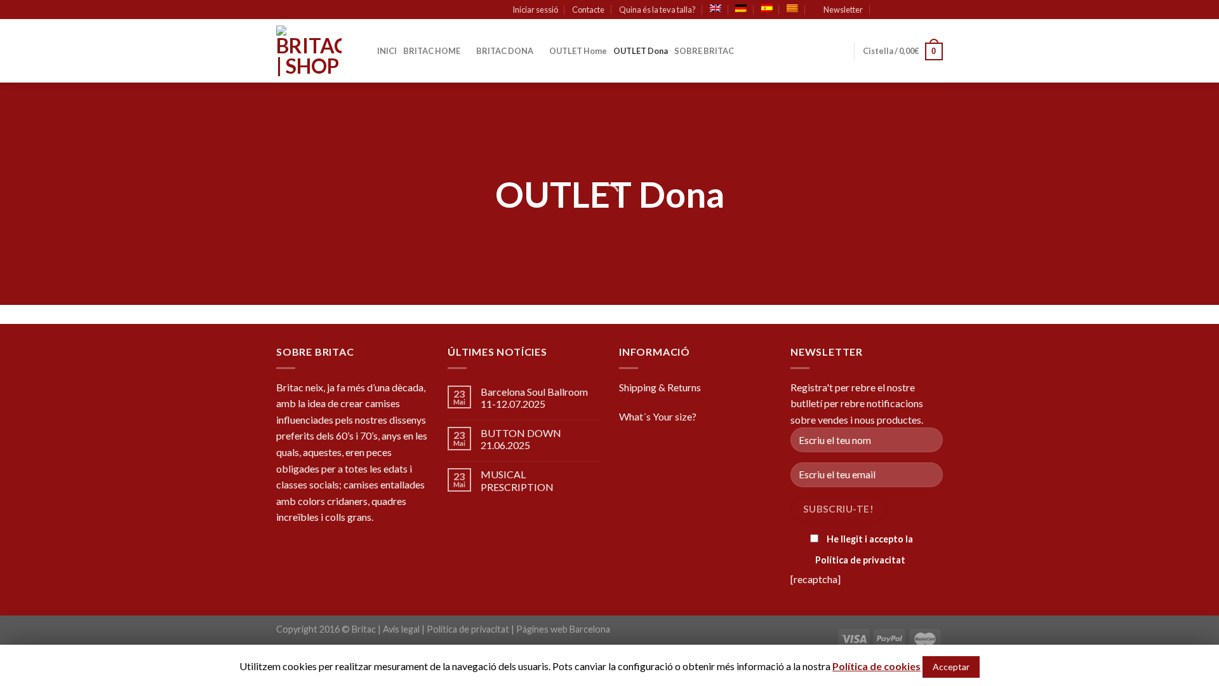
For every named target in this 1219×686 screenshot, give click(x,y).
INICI (387, 51)
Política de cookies (876, 666)
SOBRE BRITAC (704, 51)
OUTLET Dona (640, 51)
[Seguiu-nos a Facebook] (900, 10)
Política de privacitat (860, 560)
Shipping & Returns (660, 387)
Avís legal (401, 629)
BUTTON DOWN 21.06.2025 (521, 439)
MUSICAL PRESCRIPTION (517, 480)
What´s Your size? (657, 416)
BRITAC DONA (504, 51)
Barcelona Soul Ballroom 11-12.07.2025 (534, 398)
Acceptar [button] (951, 666)
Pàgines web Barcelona (563, 629)
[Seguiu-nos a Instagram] (912, 10)
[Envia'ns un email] (936, 10)
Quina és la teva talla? (657, 9)
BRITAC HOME (431, 51)
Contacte (588, 9)
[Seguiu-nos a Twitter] (924, 10)
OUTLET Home (578, 51)
